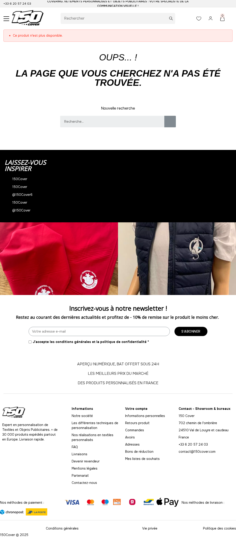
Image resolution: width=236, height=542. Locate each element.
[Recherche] (170, 121)
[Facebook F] (15, 449)
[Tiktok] (46, 449)
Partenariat (80, 476)
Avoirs (130, 437)
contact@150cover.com (197, 452)
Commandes (134, 430)
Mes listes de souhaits (142, 459)
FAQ (75, 447)
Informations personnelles (145, 416)
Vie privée (149, 528)
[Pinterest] (35, 449)
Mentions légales (84, 468)
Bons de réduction (139, 452)
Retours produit (137, 423)
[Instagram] (4, 449)
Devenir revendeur (86, 461)
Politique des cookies (219, 528)
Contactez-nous (84, 483)
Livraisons (79, 454)
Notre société (82, 416)
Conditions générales (62, 528)
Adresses (132, 444)
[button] (4, 259)
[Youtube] (25, 449)
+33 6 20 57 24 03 (17, 4)
